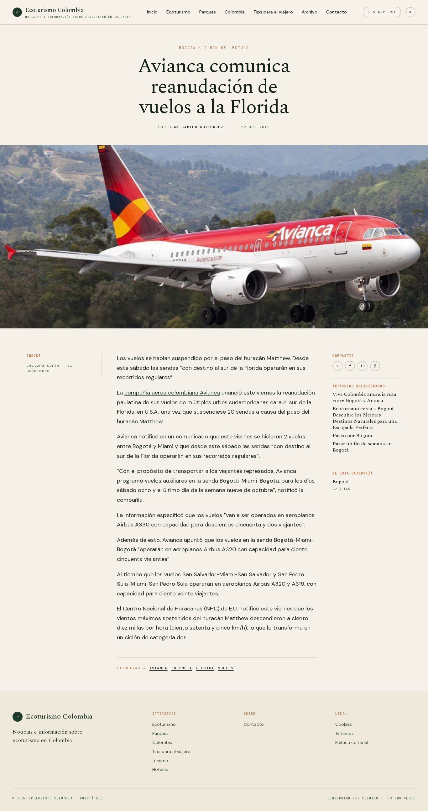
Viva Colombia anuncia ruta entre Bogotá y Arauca (364, 397)
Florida (205, 668)
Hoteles (160, 769)
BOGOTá (187, 47)
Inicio (152, 12)
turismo (160, 760)
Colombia (235, 12)
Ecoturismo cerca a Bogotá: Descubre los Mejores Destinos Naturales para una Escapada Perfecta (364, 418)
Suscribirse (382, 12)
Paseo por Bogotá (352, 435)
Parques (207, 12)
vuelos (226, 668)
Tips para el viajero (273, 12)
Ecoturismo (178, 12)
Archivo (309, 12)
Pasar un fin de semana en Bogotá (362, 447)
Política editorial (351, 742)
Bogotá (340, 482)
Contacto (336, 12)
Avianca (158, 668)
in (362, 366)
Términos (344, 733)
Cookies (343, 724)
